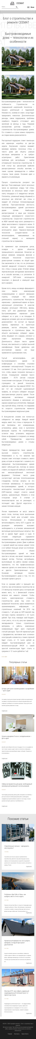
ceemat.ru (17, 1023)
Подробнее (4, 710)
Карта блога (25, 1034)
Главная (10, 1034)
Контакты (16, 1034)
